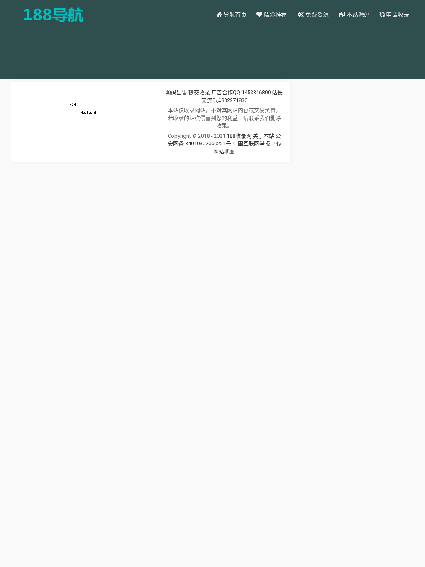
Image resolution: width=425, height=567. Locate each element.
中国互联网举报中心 (256, 143)
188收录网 (239, 136)
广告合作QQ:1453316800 (241, 92)
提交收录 (199, 92)
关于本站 (263, 136)
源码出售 (176, 92)
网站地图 (224, 151)
